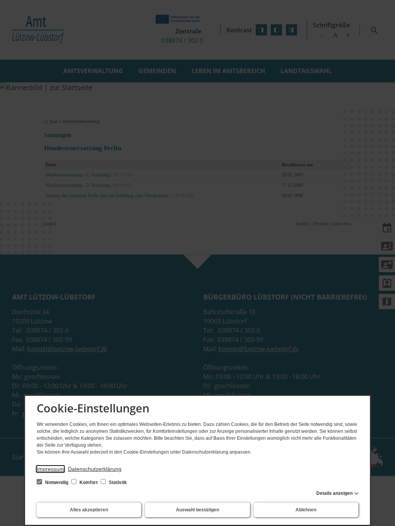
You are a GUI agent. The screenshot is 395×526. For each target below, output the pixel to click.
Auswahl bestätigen (197, 510)
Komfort (88, 482)
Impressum (50, 469)
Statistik (117, 482)
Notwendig (56, 482)
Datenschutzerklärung (95, 469)
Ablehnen (305, 510)
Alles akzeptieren (89, 510)
